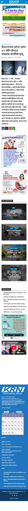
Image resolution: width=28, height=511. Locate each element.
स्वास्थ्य (16, 248)
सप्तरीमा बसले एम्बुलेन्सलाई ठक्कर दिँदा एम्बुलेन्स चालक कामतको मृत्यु (14, 211)
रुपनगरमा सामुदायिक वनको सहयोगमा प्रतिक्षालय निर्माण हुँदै (14, 303)
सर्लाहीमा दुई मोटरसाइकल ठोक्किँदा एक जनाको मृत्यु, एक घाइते (15, 306)
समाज (11, 44)
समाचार (8, 44)
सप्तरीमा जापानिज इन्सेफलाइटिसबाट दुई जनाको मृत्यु (14, 252)
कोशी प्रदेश (4, 44)
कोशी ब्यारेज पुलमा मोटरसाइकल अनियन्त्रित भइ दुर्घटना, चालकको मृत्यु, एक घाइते (14, 232)
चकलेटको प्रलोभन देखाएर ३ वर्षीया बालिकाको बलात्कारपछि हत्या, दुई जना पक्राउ (14, 273)
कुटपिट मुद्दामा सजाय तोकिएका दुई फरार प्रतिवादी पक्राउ (14, 297)
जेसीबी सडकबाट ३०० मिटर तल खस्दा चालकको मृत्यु (13, 312)
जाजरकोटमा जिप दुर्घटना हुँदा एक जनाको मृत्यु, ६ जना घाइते (14, 309)
